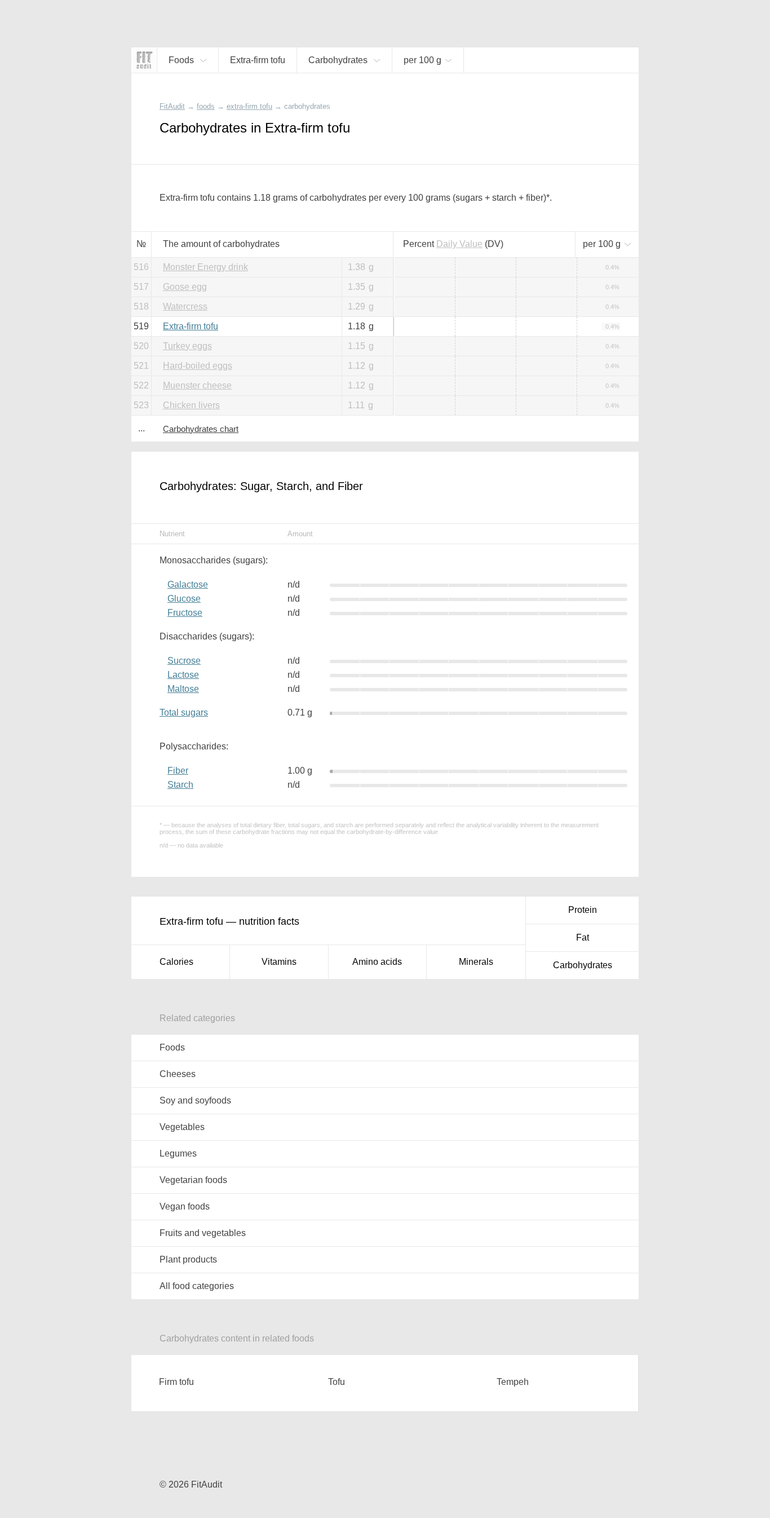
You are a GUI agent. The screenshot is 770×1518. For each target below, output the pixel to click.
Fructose (184, 612)
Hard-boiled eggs (197, 365)
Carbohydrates (582, 965)
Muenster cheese (197, 385)
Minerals (476, 962)
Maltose (183, 689)
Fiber (177, 770)
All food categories (197, 1286)
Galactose (187, 584)
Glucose (184, 598)
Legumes (178, 1153)
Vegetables (182, 1127)
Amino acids (377, 962)
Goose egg (185, 287)
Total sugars (184, 712)
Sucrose (184, 660)
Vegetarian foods (193, 1180)
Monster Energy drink (205, 267)
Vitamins (279, 962)
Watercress (185, 306)
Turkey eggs (187, 346)
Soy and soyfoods (195, 1100)
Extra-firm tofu (190, 326)
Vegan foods (185, 1206)
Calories (176, 962)
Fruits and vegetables (203, 1233)
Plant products (188, 1259)
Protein (582, 910)
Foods (172, 1047)
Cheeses (178, 1074)
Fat (582, 937)
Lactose (183, 674)
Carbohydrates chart (200, 429)
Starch (180, 784)
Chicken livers (191, 405)
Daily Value (459, 244)
